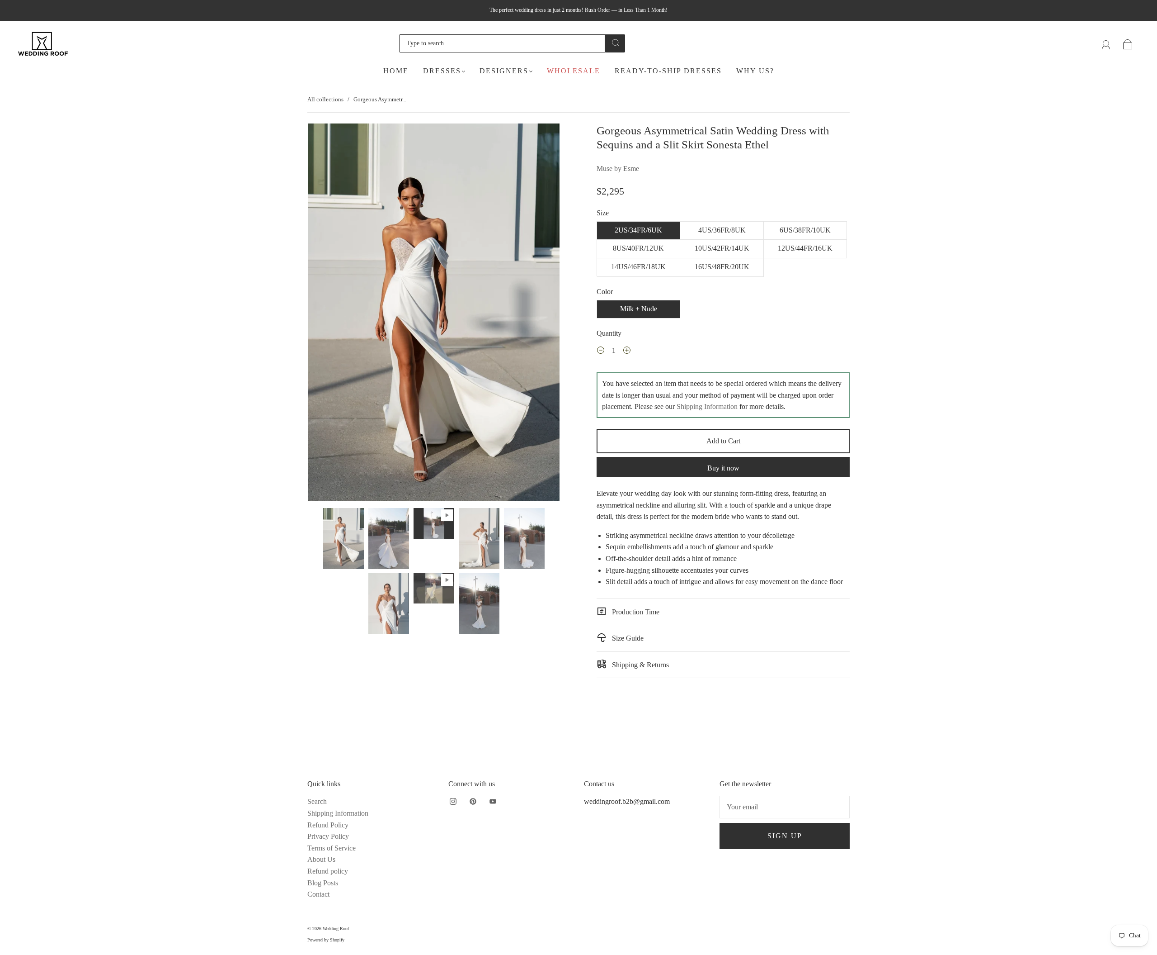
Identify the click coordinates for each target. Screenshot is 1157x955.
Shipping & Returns (639, 665)
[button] (333, 314)
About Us (321, 859)
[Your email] (785, 807)
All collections (325, 99)
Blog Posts (322, 883)
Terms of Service (331, 848)
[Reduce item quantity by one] (601, 351)
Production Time (634, 612)
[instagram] (453, 801)
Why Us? (755, 71)
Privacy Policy (328, 836)
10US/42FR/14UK (722, 248)
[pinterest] (473, 801)
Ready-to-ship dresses (668, 71)
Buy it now (723, 468)
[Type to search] (502, 43)
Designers (504, 71)
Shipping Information (707, 406)
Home (396, 71)
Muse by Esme (618, 168)
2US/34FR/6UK (638, 230)
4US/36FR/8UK (722, 230)
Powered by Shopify (325, 939)
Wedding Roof (336, 928)
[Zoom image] (433, 314)
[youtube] (493, 801)
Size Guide (627, 638)
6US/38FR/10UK (805, 230)
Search (317, 801)
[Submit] (615, 42)
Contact (318, 894)
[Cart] (1128, 43)
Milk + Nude (638, 309)
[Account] (1106, 43)
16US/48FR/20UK (722, 267)
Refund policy (327, 871)
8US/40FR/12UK (638, 248)
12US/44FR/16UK (805, 248)
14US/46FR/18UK (638, 267)
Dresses (442, 71)
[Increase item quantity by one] (627, 351)
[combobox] (502, 43)
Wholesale (573, 71)
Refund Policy (327, 825)
